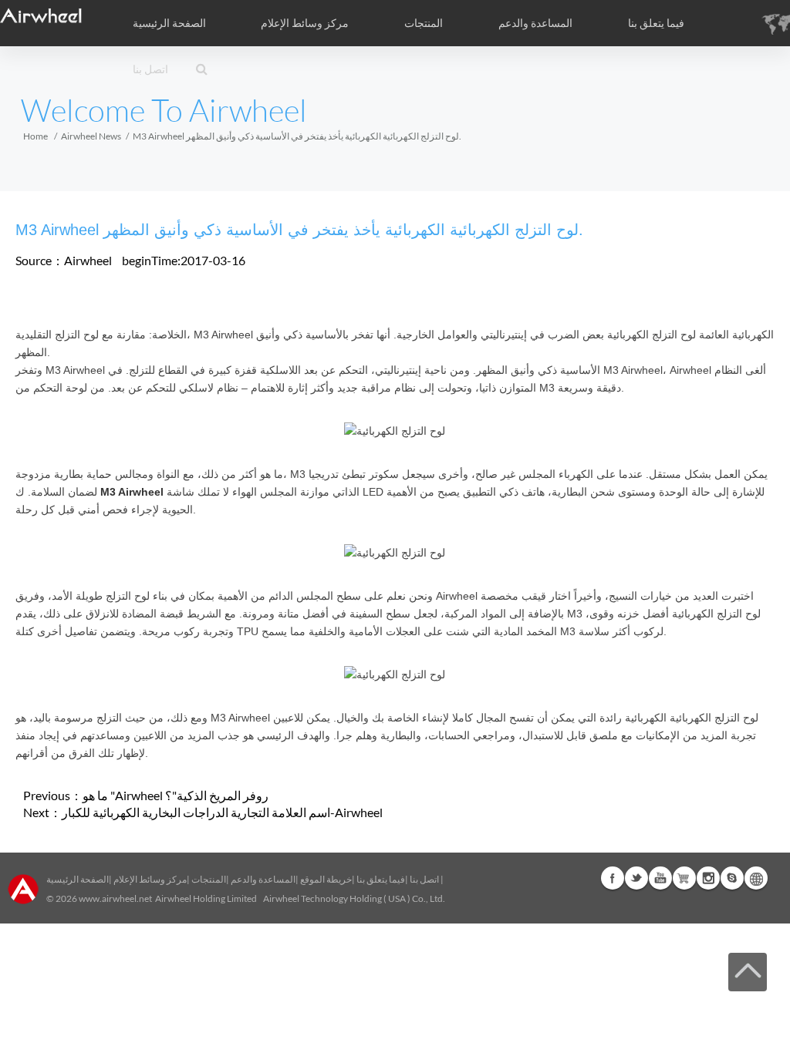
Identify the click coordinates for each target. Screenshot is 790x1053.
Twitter (636, 878)
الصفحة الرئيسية (169, 23)
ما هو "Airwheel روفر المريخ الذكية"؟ (175, 795)
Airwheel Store (684, 878)
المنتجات (423, 23)
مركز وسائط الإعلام (150, 879)
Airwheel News (91, 136)
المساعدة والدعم (535, 23)
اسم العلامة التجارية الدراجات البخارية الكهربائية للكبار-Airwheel (222, 812)
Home (35, 136)
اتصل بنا (150, 69)
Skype (732, 878)
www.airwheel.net (115, 898)
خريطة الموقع (326, 879)
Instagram (708, 878)
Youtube (660, 878)
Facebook (612, 878)
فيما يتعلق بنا (380, 879)
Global (756, 878)
